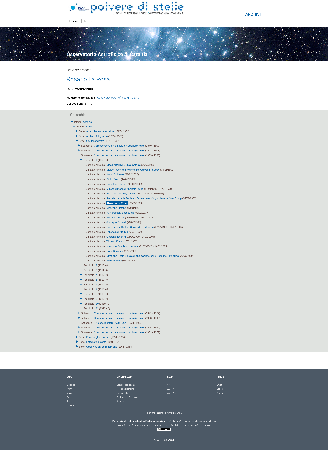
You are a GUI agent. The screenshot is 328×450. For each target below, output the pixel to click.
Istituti (89, 21)
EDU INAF (171, 389)
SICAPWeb (169, 440)
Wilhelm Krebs (114, 241)
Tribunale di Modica (117, 231)
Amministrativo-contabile (100, 131)
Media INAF (172, 393)
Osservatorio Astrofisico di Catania (118, 97)
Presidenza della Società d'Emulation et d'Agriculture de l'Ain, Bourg (144, 198)
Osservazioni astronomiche (101, 346)
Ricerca (70, 401)
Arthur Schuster (115, 174)
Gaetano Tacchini (116, 236)
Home (74, 21)
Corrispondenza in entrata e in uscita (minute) (119, 145)
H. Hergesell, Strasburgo (120, 212)
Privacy (220, 393)
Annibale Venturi (115, 217)
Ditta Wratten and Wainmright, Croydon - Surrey (133, 169)
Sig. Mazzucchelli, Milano (120, 193)
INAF (169, 385)
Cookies (220, 389)
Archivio (89, 126)
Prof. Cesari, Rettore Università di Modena (130, 227)
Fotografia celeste (96, 341)
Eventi (69, 397)
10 (97, 303)
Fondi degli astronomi (98, 337)
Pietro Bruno (113, 179)
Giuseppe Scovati (116, 222)
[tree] (144, 234)
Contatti (70, 405)
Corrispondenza (95, 140)
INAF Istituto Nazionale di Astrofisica (184, 421)
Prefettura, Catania (116, 184)
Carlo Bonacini (114, 251)
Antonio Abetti (114, 260)
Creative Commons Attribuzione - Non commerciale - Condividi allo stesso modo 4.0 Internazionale (167, 425)
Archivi (70, 389)
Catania (87, 121)
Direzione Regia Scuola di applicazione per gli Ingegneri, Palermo (142, 255)
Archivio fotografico (97, 136)
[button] (72, 121)
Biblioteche (71, 385)
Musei (69, 393)
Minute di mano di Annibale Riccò (124, 188)
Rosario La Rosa (117, 203)
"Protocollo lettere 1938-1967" (110, 322)
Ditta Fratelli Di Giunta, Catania (123, 164)
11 (97, 308)
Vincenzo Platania (116, 207)
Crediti (219, 385)
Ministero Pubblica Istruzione (122, 246)
